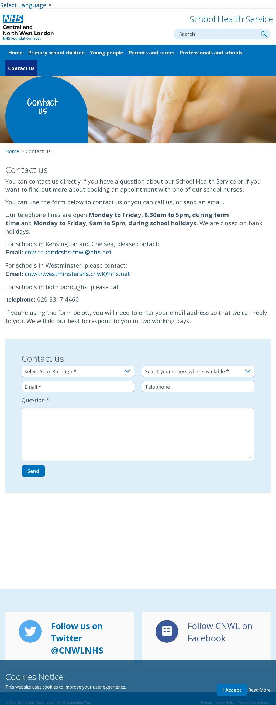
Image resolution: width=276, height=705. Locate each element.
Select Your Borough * (50, 371)
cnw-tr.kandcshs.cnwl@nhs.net (68, 252)
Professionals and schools (211, 52)
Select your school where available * (187, 371)
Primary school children (56, 52)
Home (15, 52)
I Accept (232, 690)
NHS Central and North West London (28, 27)
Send (33, 471)
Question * (35, 400)
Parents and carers (151, 52)
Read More (260, 690)
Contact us (21, 68)
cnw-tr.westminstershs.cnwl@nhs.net (77, 273)
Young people (106, 52)
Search (264, 33)
